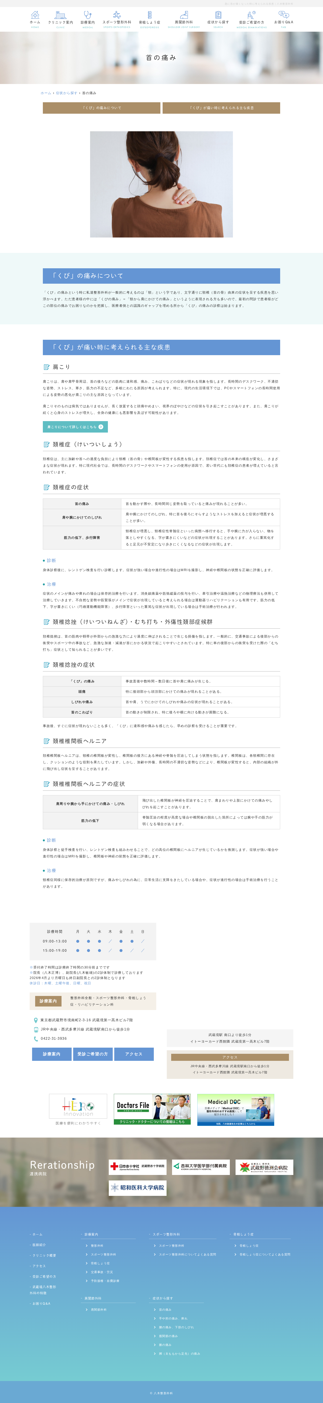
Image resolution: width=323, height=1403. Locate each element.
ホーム (35, 24)
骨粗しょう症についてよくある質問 (265, 1254)
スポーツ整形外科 (103, 1254)
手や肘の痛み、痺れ (173, 1318)
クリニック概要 (44, 1255)
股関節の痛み (168, 1336)
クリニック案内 (60, 25)
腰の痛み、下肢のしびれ (176, 1327)
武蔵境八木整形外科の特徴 (43, 1290)
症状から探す (163, 1298)
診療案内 (52, 1054)
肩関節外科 (93, 1298)
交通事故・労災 (102, 1272)
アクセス (134, 1054)
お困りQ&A (283, 24)
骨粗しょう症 (100, 1263)
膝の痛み (165, 1344)
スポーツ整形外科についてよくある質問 (187, 1254)
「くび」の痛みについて (102, 108)
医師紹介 (39, 1244)
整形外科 (97, 1245)
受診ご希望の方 (252, 25)
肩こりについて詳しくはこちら (72, 427)
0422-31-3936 (54, 1038)
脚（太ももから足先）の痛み (180, 1353)
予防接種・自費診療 (105, 1280)
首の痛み (165, 1309)
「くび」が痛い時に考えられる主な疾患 (221, 108)
